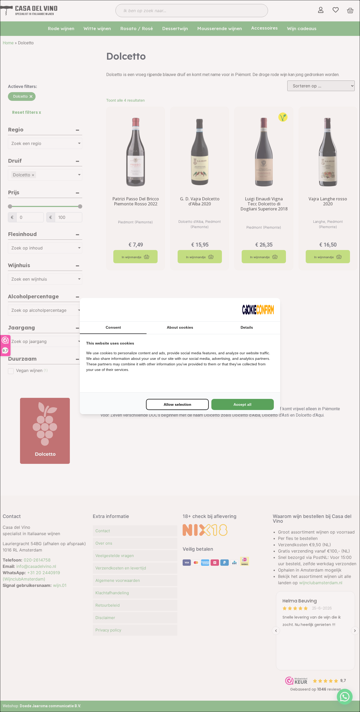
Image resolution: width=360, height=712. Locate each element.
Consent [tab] (113, 327)
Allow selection (177, 404)
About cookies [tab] (180, 327)
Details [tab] (247, 327)
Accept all (242, 404)
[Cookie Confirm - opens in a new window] (258, 309)
